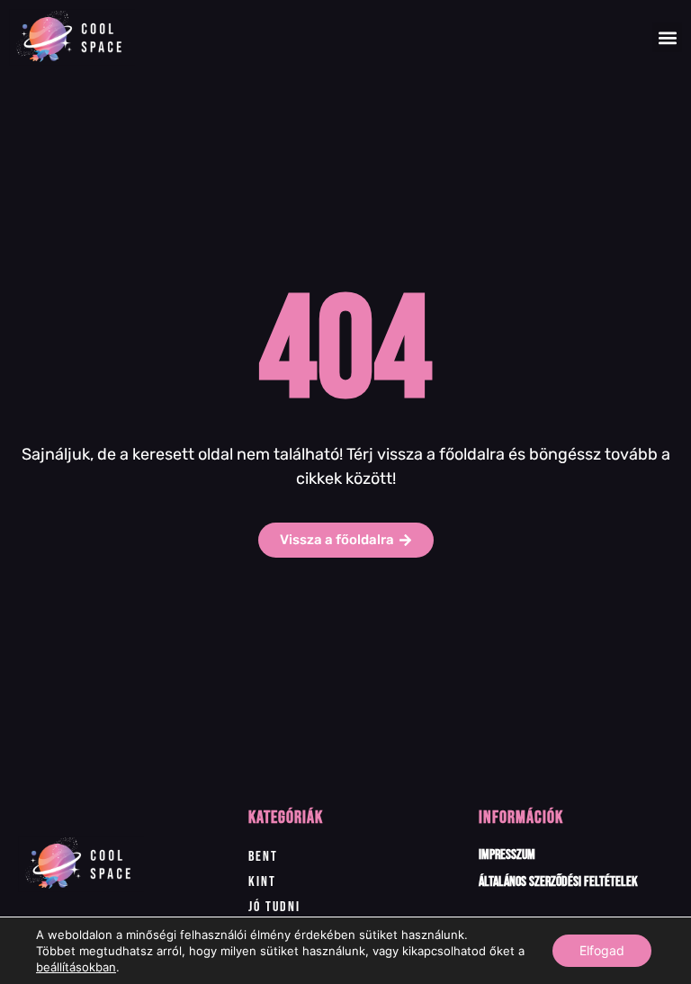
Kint (262, 881)
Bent (263, 856)
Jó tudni (274, 907)
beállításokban (76, 967)
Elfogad (601, 950)
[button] (667, 37)
